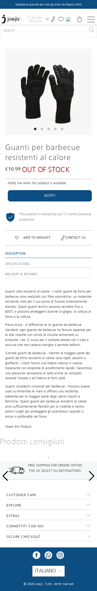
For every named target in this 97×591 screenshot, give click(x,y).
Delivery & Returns (21, 274)
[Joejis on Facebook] (36, 557)
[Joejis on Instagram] (60, 557)
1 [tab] (48, 457)
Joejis (39, 584)
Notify (50, 196)
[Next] (88, 91)
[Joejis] (10, 19)
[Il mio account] (69, 19)
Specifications (17, 264)
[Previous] (9, 91)
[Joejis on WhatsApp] (48, 557)
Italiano (46, 571)
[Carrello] (79, 19)
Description (15, 253)
